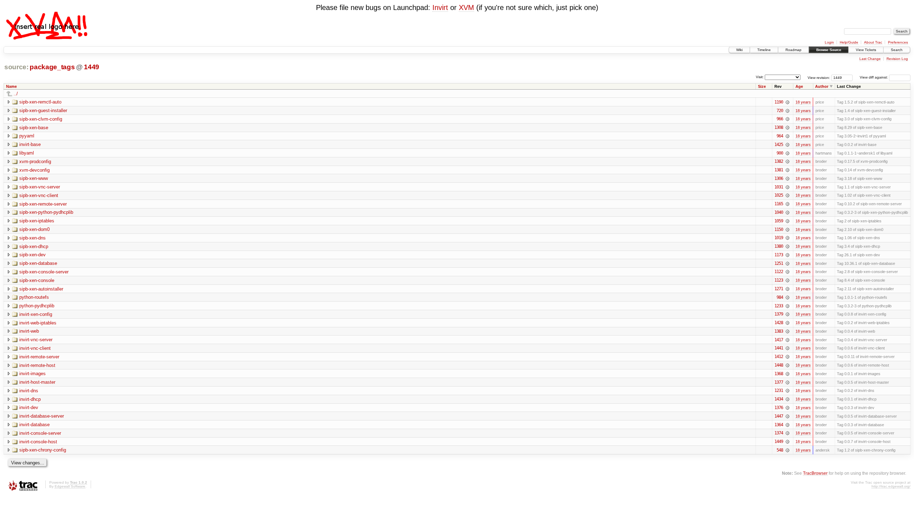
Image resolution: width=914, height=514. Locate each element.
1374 (778, 432)
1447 (778, 416)
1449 (91, 67)
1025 (778, 195)
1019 (778, 237)
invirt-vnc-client (35, 348)
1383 (778, 331)
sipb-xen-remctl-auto (40, 102)
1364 (778, 424)
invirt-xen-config (35, 314)
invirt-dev (28, 407)
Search (897, 50)
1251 (778, 263)
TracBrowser (815, 473)
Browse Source (828, 50)
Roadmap (793, 50)
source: (16, 67)
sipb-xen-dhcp (33, 246)
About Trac (873, 42)
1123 (778, 280)
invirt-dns (28, 390)
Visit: (760, 77)
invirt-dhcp (30, 399)
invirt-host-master (37, 382)
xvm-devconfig (34, 170)
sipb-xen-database (38, 263)
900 (780, 153)
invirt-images (32, 373)
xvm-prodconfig (35, 161)
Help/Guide (849, 42)
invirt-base (30, 144)
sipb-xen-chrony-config (42, 450)
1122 (778, 271)
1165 (778, 203)
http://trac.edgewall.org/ (891, 486)
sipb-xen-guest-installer (43, 110)
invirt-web (29, 331)
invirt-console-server (40, 433)
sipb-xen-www (33, 178)
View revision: (819, 77)
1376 (778, 407)
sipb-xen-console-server (44, 271)
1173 (778, 254)
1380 (778, 246)
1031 (778, 187)
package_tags (52, 67)
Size (762, 86)
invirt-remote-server (39, 356)
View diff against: (874, 77)
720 (780, 110)
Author (821, 86)
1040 (778, 212)
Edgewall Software (70, 486)
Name (11, 86)
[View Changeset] (787, 102)
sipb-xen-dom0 (34, 229)
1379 (778, 314)
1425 (778, 144)
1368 (778, 373)
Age (799, 86)
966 (780, 118)
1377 (778, 382)
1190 (778, 102)
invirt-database (34, 424)
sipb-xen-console (36, 280)
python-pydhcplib (36, 305)
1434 (778, 399)
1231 (778, 390)
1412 (778, 356)
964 (780, 135)
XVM (466, 7)
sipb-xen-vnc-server (39, 187)
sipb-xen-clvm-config (40, 119)
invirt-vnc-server (35, 339)
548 (780, 450)
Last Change (870, 59)
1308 (778, 127)
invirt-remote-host (37, 365)
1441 (778, 348)
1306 (778, 178)
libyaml (26, 153)
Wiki (739, 50)
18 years (803, 102)
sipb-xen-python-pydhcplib (46, 212)
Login (829, 42)
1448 (778, 365)
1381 (778, 169)
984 (780, 297)
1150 (778, 229)
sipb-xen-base (33, 127)
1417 (778, 339)
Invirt (440, 7)
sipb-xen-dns (32, 238)
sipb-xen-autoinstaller (41, 289)
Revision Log (897, 59)
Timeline (764, 50)
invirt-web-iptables (37, 323)
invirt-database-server (41, 416)
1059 (778, 220)
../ (16, 93)
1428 (778, 322)
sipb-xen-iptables (36, 220)
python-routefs (34, 297)
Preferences (898, 42)
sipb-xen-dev (32, 254)
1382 (778, 161)
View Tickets (866, 50)
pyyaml (26, 135)
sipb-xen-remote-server (43, 204)
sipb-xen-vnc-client (38, 195)
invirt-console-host (38, 441)
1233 (778, 305)
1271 (778, 288)
